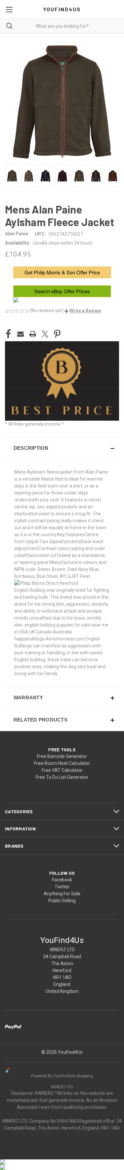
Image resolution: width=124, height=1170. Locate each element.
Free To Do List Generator (62, 777)
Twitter (62, 886)
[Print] (32, 334)
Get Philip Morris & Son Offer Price (62, 272)
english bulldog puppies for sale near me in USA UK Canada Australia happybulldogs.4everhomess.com (61, 631)
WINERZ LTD (62, 1087)
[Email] (20, 334)
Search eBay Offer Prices (62, 291)
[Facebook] (8, 334)
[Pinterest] (57, 334)
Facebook (62, 879)
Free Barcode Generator (62, 756)
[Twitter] (45, 334)
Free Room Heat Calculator (62, 763)
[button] (82, 310)
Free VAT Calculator (62, 770)
